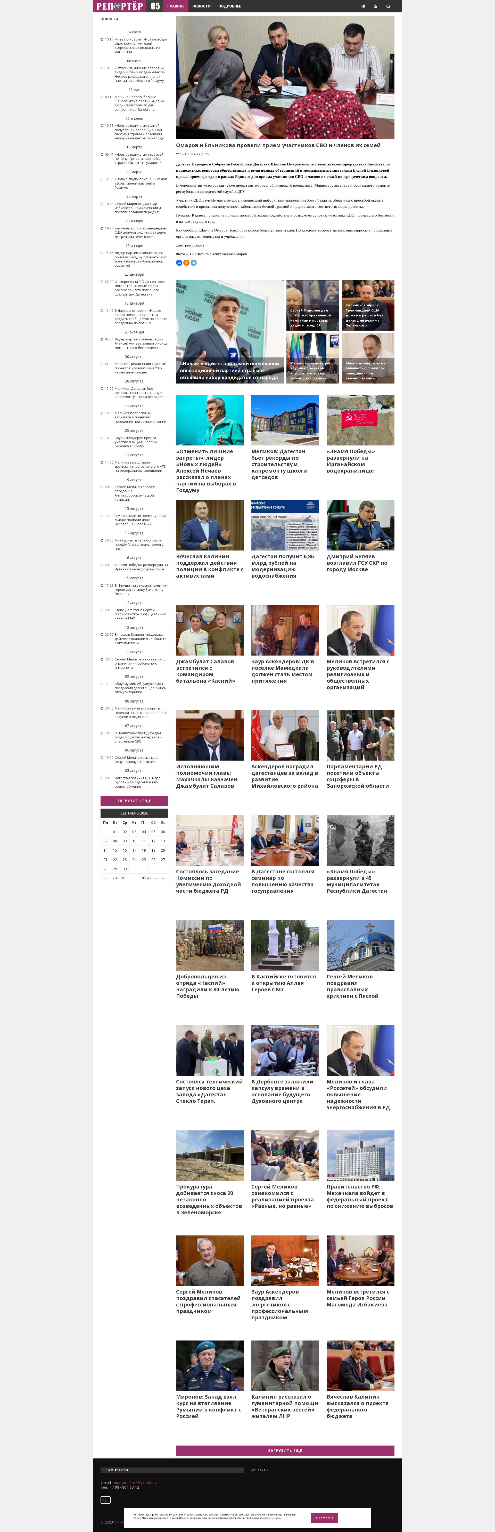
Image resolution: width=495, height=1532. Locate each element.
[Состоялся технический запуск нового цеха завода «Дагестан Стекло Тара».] (210, 1050)
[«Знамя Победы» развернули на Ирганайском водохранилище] (360, 420)
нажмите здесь (271, 1518)
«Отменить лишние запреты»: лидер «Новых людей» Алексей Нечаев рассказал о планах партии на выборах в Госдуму (206, 470)
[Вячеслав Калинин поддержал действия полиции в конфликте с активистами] (210, 525)
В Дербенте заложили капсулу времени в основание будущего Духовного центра (282, 1091)
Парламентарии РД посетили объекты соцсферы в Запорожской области (358, 776)
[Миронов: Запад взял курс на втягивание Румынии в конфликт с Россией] (210, 1365)
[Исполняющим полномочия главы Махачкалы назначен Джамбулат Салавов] (210, 735)
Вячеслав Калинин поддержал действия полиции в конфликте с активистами (209, 566)
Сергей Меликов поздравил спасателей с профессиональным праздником (208, 1301)
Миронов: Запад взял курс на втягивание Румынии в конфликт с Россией (208, 1406)
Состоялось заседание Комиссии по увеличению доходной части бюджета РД (208, 881)
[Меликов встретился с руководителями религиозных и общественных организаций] (360, 630)
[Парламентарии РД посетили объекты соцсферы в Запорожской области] (360, 735)
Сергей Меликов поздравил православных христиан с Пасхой (353, 986)
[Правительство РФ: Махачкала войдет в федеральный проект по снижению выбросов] (360, 1155)
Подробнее (229, 6)
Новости (201, 6)
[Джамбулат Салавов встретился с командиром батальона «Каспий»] (210, 630)
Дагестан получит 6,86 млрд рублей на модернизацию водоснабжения (282, 566)
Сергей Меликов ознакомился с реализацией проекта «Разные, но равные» (282, 1196)
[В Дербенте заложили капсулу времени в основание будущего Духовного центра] (285, 1050)
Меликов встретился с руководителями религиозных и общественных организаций (358, 674)
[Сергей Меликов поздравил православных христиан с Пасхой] (360, 945)
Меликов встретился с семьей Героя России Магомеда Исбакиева (358, 1298)
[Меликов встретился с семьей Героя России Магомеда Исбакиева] (360, 1260)
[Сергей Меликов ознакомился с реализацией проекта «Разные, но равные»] (285, 1155)
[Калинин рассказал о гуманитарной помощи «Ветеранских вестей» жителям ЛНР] (285, 1365)
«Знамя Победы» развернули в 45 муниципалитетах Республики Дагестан (357, 881)
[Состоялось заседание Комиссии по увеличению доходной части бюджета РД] (210, 840)
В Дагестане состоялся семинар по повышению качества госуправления (283, 881)
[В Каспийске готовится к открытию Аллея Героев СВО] (285, 945)
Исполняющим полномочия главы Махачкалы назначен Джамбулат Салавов (206, 776)
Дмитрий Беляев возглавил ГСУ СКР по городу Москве (357, 563)
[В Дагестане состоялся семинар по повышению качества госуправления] (285, 840)
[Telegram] (194, 263)
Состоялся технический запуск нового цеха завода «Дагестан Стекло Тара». (209, 1091)
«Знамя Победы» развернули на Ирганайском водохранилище (351, 461)
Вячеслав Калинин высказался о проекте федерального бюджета (358, 1406)
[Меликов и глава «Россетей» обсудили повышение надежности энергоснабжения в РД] (360, 1050)
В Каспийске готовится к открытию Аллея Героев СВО (283, 983)
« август (120, 878)
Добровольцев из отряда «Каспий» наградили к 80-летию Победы (207, 986)
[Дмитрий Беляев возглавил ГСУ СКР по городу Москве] (360, 525)
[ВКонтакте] (179, 263)
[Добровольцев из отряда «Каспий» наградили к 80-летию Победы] (210, 945)
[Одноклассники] (186, 263)
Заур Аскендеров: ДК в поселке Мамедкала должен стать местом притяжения (282, 671)
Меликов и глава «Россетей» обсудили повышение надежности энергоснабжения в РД (358, 1094)
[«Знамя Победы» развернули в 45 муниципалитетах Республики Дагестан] (360, 840)
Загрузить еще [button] (134, 800)
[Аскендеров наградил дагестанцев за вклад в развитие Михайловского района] (285, 735)
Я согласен (324, 1518)
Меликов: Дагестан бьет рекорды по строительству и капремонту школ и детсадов (279, 464)
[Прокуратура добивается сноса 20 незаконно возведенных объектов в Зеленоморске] (210, 1155)
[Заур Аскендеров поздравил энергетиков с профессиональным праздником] (285, 1260)
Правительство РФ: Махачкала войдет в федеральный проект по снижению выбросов (360, 1196)
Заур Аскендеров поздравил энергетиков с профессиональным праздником (279, 1304)
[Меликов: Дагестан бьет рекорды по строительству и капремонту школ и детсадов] (285, 420)
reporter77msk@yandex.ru (135, 1482)
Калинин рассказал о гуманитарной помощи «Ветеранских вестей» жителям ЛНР (284, 1406)
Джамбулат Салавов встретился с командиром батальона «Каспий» (205, 671)
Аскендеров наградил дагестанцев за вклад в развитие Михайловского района (284, 776)
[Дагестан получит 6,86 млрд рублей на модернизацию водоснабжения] (285, 525)
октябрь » (149, 878)
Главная (176, 6)
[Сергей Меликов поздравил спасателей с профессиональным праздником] (210, 1260)
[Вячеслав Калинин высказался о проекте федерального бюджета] (360, 1365)
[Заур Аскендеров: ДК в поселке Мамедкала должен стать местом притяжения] (285, 630)
